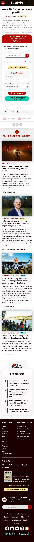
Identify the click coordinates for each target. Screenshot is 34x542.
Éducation (5, 449)
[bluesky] (12, 528)
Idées (3, 436)
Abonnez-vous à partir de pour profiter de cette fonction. (16, 120)
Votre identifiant (9, 77)
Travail (4, 444)
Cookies (16, 523)
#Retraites (24, 465)
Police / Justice (7, 454)
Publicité (26, 520)
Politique (5, 429)
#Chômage (5, 467)
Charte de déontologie (11, 517)
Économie (5, 446)
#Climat (4, 465)
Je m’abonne (21, 431)
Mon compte (21, 439)
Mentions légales (20, 514)
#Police (10, 465)
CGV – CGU (25, 517)
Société (4, 434)
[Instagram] (22, 528)
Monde (4, 441)
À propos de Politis (23, 436)
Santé (3, 451)
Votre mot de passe (9, 84)
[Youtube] (17, 528)
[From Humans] (27, 529)
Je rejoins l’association (24, 434)
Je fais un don (21, 426)
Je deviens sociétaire (23, 429)
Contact (9, 514)
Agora (4, 426)
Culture (4, 439)
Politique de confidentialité (12, 520)
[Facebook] (7, 528)
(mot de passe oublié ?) (23, 84)
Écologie (5, 431)
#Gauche (17, 465)
